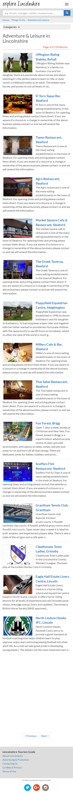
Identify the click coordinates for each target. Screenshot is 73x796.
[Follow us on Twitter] (27, 787)
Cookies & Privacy (12, 767)
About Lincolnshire (13, 756)
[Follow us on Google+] (36, 787)
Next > (45, 735)
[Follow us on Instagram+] (45, 787)
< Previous (30, 735)
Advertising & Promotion (16, 759)
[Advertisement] (36, 693)
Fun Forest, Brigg (48, 423)
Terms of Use (9, 771)
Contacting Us (10, 763)
